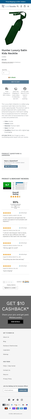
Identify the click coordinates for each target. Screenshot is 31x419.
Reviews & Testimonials (10, 345)
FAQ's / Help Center (9, 366)
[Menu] (28, 6)
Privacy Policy (7, 379)
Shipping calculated (7, 62)
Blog (4, 341)
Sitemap (5, 354)
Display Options (11, 285)
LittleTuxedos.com (17, 413)
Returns (5, 374)
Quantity (4, 69)
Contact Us (6, 370)
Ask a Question (12, 166)
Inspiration (6, 350)
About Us (6, 337)
